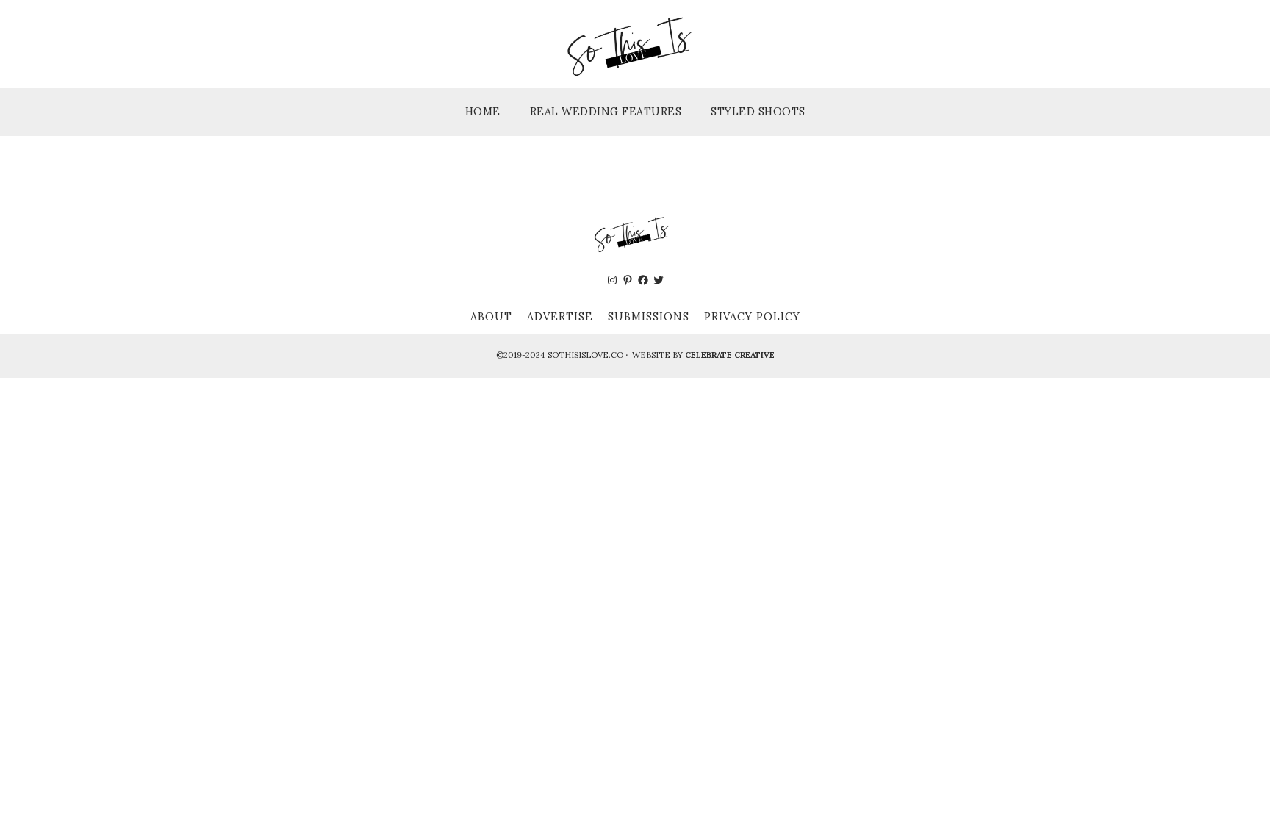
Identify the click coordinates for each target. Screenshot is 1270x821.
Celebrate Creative (730, 355)
